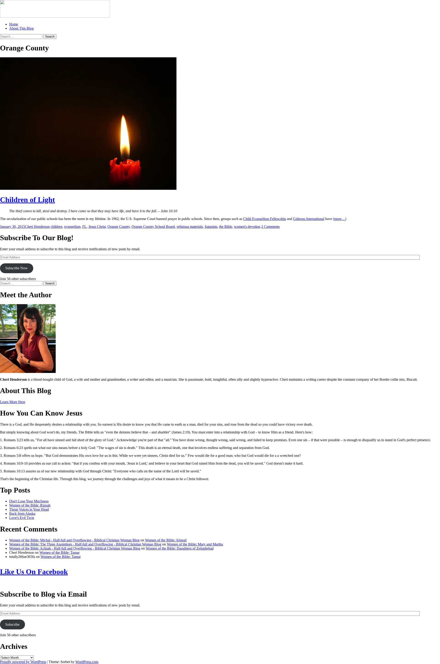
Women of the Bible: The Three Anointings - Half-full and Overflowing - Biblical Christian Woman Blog (85, 544)
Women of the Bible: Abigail (166, 540)
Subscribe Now (16, 268)
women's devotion (247, 227)
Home (13, 24)
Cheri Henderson (37, 227)
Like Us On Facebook (34, 572)
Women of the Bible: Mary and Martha (195, 544)
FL (84, 227)
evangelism (72, 227)
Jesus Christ (97, 227)
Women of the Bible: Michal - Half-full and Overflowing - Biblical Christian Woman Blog (74, 540)
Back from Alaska (22, 513)
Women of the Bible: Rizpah (29, 505)
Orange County (118, 227)
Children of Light (27, 200)
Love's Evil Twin (21, 518)
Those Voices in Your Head (29, 509)
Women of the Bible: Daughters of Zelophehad (180, 548)
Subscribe (12, 624)
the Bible (225, 227)
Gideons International (308, 219)
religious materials (190, 227)
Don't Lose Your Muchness (29, 501)
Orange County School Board (153, 227)
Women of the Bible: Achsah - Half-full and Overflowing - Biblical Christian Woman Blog (74, 548)
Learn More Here (12, 402)
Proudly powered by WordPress (23, 662)
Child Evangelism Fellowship (264, 219)
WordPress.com (86, 662)
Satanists (211, 227)
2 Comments (270, 227)
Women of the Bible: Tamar (59, 552)
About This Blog (21, 28)
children (56, 227)
